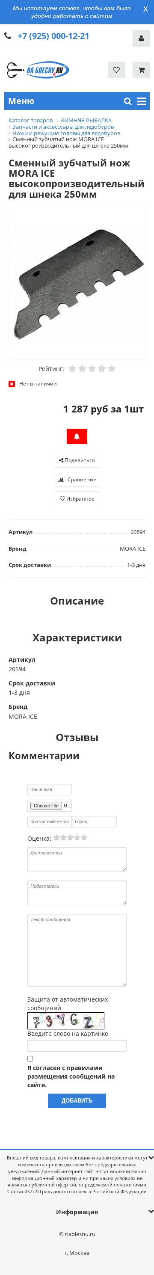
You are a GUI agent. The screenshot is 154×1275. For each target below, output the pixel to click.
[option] (77, 283)
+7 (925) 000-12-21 (53, 36)
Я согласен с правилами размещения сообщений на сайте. (71, 1076)
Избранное (80, 498)
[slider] (70, 837)
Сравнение (81, 479)
